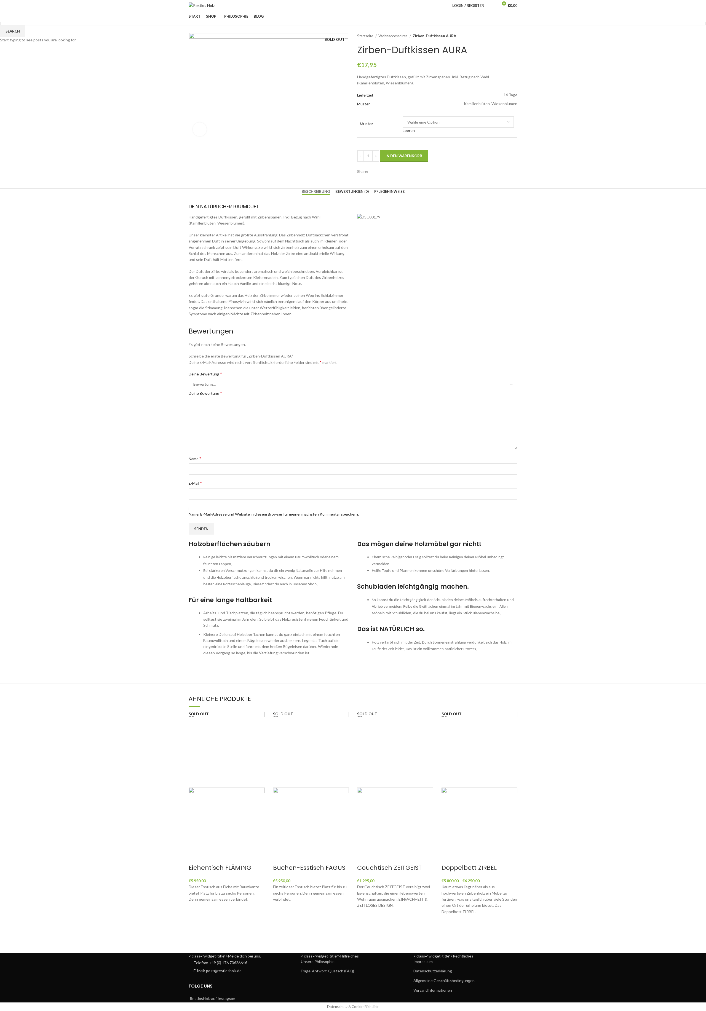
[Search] (491, 5)
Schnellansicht (195, 923)
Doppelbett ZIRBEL (469, 867)
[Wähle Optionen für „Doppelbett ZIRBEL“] (448, 922)
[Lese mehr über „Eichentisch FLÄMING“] (195, 909)
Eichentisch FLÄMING (220, 867)
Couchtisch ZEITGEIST (389, 867)
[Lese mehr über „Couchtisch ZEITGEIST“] (364, 915)
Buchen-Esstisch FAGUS (309, 867)
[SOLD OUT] (227, 749)
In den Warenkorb (404, 156)
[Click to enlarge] (200, 129)
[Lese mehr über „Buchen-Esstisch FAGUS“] (280, 909)
